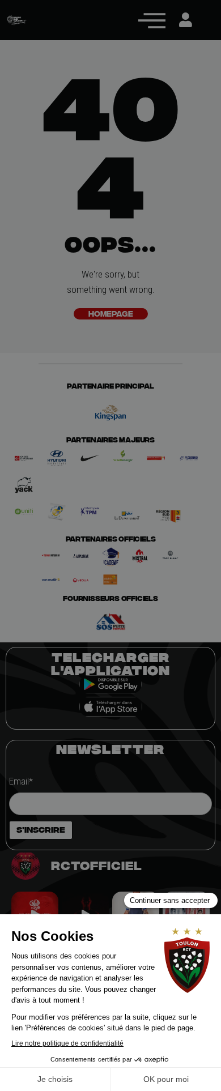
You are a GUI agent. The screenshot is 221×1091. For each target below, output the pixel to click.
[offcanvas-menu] (151, 20)
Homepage (110, 313)
